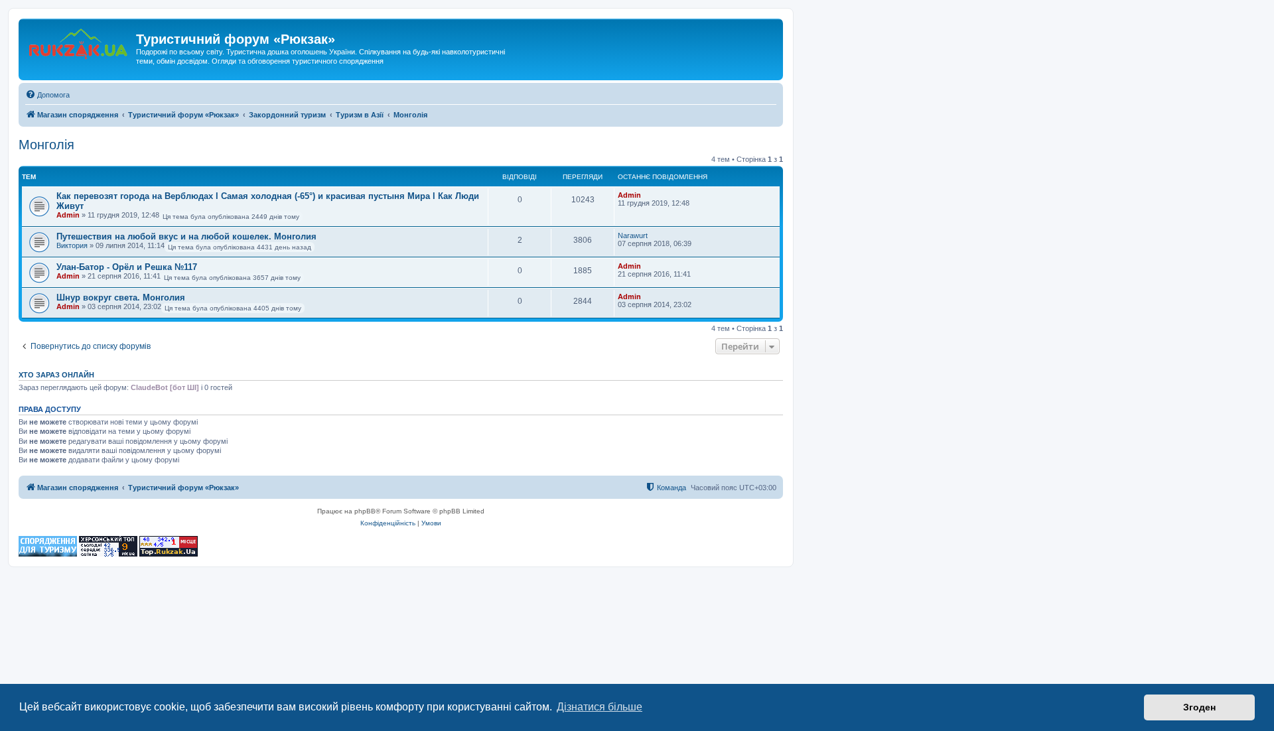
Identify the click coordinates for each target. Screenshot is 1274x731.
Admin (68, 215)
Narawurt (633, 235)
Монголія (46, 144)
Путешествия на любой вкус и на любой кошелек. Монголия (186, 236)
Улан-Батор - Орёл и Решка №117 (126, 267)
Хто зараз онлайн (56, 375)
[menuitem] (47, 95)
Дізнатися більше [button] (599, 706)
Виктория (72, 245)
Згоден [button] (1199, 707)
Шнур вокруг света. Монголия (120, 297)
